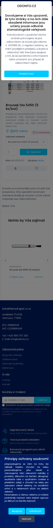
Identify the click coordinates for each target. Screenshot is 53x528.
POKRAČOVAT (26, 73)
